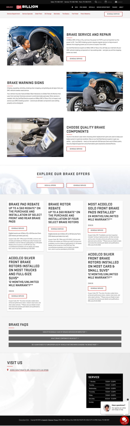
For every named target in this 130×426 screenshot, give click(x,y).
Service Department (13, 14)
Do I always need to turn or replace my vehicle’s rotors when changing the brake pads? (64, 345)
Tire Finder (75, 14)
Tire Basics (65, 14)
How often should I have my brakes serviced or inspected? (64, 332)
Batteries (57, 14)
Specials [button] (92, 7)
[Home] (72, 7)
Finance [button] (114, 7)
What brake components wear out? (64, 338)
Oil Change (48, 14)
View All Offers (50, 185)
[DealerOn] (24, 420)
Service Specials (27, 14)
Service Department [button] (103, 7)
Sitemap (50, 420)
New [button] (76, 7)
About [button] (121, 7)
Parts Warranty (85, 14)
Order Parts (38, 14)
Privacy (56, 420)
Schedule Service (113, 14)
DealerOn (44, 420)
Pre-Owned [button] (83, 7)
